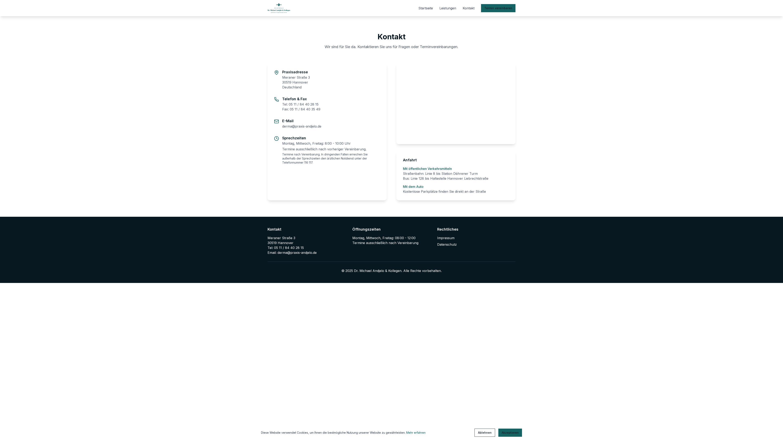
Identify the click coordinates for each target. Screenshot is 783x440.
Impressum (446, 238)
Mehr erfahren (416, 432)
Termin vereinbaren (498, 8)
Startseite (425, 8)
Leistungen (447, 8)
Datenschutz (447, 244)
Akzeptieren (510, 432)
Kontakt (468, 8)
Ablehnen (485, 432)
